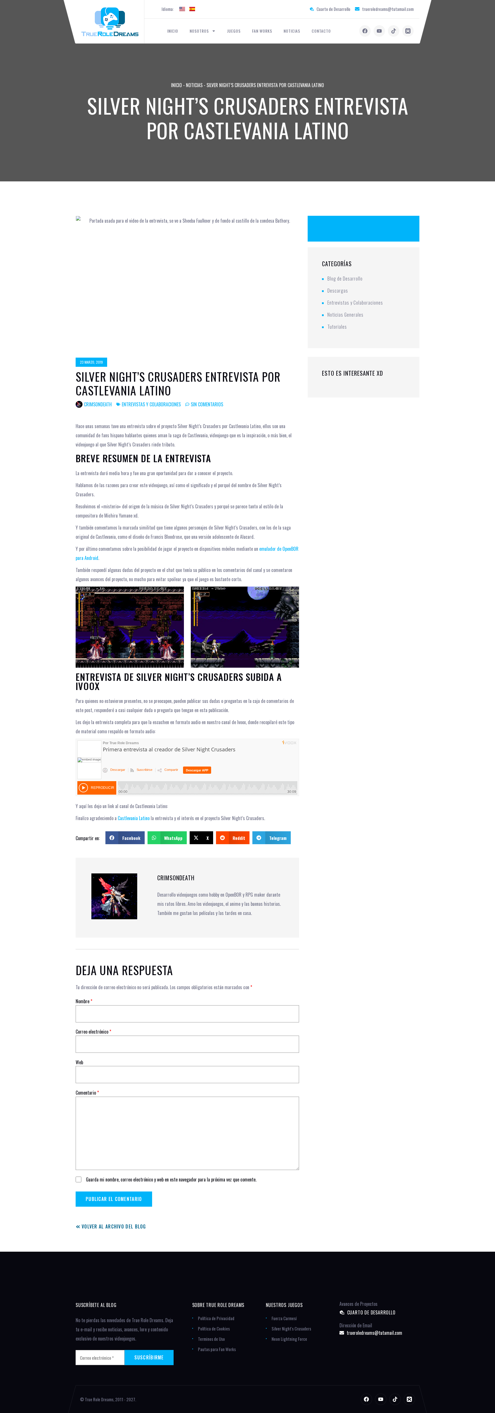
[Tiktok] (393, 31)
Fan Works (262, 31)
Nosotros (199, 31)
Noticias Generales (345, 314)
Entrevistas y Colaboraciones (151, 404)
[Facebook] (365, 31)
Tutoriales (337, 326)
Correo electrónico (93, 1031)
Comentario (87, 1092)
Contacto (321, 31)
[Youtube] (379, 31)
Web (79, 1062)
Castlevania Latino (134, 818)
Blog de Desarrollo (345, 278)
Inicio (172, 31)
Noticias (292, 31)
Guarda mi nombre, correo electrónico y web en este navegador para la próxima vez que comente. (171, 1179)
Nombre (84, 1001)
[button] (125, 837)
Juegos (234, 31)
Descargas (337, 290)
